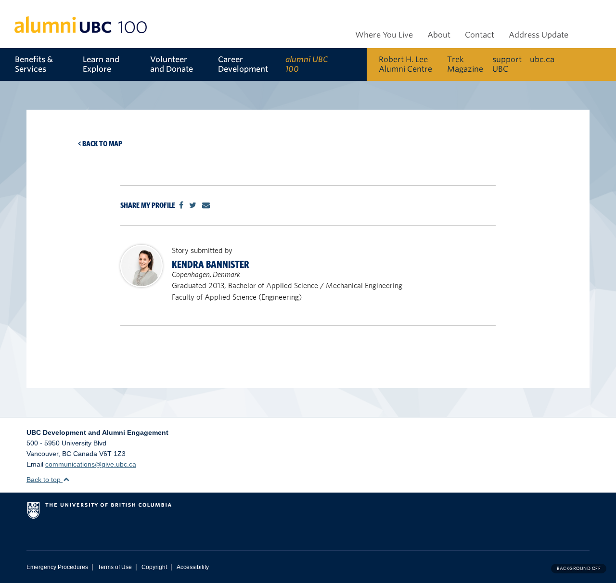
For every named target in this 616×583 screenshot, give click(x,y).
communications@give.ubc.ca (90, 464)
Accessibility (193, 567)
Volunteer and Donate (171, 64)
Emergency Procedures (57, 567)
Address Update (538, 34)
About (438, 34)
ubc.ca (542, 59)
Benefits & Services (34, 64)
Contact (479, 34)
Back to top (44, 479)
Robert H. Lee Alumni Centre (405, 64)
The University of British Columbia (139, 514)
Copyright (154, 567)
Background (579, 568)
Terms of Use (115, 567)
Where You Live (384, 34)
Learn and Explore (101, 64)
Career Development (243, 64)
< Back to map (100, 143)
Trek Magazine (465, 64)
